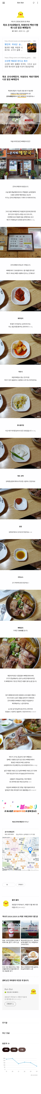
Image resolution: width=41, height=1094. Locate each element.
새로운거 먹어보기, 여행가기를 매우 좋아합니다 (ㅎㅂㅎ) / (16, 998)
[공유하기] (10, 884)
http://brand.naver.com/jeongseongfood (18, 41)
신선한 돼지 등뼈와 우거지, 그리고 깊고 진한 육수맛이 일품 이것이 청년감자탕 (20, 65)
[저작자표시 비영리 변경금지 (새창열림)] (28, 885)
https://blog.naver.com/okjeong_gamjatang (18, 58)
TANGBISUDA (25, 1090)
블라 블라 (15, 31)
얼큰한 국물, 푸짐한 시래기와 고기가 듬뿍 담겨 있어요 (14, 49)
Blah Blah (20, 3)
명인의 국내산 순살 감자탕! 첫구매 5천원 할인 (14, 45)
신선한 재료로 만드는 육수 (16, 61)
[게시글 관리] (12, 884)
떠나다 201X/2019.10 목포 (20, 22)
